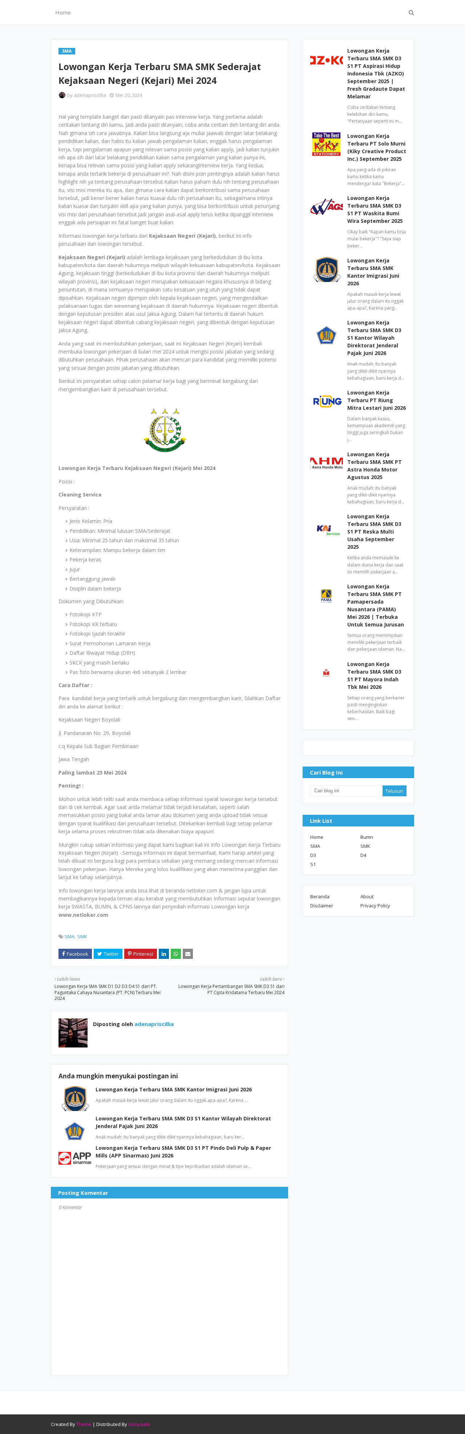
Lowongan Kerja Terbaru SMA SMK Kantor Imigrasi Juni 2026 (174, 1089)
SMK (82, 936)
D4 (363, 855)
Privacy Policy (375, 905)
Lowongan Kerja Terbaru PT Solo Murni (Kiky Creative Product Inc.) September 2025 (376, 147)
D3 (313, 855)
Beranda (319, 896)
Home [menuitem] (63, 12)
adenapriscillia (90, 95)
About (366, 896)
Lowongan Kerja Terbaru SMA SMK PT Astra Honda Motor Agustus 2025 (374, 466)
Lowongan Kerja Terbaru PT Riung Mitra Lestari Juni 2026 (376, 400)
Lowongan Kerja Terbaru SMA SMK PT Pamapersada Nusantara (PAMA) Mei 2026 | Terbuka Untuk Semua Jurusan (375, 605)
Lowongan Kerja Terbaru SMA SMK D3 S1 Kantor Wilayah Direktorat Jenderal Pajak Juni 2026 (374, 337)
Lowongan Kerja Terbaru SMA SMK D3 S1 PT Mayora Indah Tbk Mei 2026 (374, 675)
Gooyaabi (139, 1424)
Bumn (366, 837)
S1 (313, 864)
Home (316, 837)
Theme (84, 1424)
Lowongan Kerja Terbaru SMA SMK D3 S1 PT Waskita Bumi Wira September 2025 (375, 209)
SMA (69, 936)
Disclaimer (321, 905)
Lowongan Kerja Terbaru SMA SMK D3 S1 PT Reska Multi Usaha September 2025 (374, 531)
